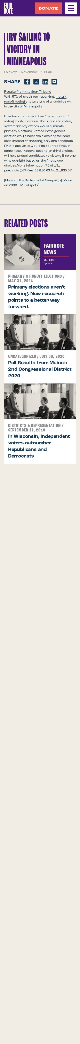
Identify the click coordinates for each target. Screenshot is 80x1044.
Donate (48, 8)
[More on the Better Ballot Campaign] (33, 180)
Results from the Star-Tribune (27, 92)
